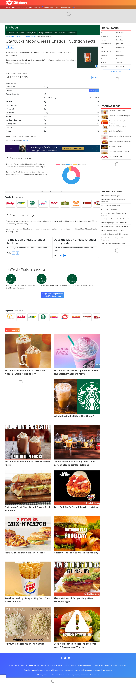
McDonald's (120, 47)
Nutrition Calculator (24, 7)
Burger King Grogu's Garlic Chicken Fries (114, 223)
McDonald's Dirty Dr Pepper (110, 196)
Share (11, 47)
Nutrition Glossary (55, 665)
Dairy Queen (120, 40)
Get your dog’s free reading (73, 148)
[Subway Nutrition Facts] (21, 204)
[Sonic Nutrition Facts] (43, 204)
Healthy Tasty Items (101, 665)
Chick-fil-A (104, 36)
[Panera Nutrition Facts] (65, 204)
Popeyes (104, 55)
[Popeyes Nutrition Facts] (76, 317)
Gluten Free (48, 7)
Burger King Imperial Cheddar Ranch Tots (114, 226)
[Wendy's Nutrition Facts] (10, 204)
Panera (118, 51)
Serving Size (10, 87)
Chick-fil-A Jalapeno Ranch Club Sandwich (114, 234)
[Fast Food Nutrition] (16, 2)
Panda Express (106, 51)
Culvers (103, 40)
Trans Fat (10, 109)
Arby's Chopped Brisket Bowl (110, 205)
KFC (102, 47)
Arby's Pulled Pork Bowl (109, 209)
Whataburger (120, 66)
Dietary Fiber (11, 124)
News (57, 7)
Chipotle (119, 36)
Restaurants (10, 7)
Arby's (103, 32)
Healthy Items (31, 33)
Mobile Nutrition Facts (119, 665)
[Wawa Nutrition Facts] (98, 317)
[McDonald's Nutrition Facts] (10, 317)
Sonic (103, 59)
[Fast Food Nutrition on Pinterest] (65, 658)
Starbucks (25, 140)
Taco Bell (119, 63)
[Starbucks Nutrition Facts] (32, 204)
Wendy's (104, 66)
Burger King (120, 32)
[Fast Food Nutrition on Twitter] (69, 658)
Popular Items (59, 33)
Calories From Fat (12, 94)
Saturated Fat (12, 105)
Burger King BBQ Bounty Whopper (112, 230)
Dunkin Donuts (106, 44)
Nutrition (10, 33)
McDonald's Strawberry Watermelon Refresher (113, 201)
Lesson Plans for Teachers (74, 665)
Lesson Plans (66, 7)
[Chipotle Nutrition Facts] (87, 204)
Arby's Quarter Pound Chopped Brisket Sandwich (113, 214)
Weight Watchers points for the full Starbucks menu (52, 295)
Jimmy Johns (120, 44)
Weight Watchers (45, 33)
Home (11, 665)
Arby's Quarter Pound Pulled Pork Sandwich (115, 219)
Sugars (9, 127)
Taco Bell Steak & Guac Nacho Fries (113, 244)
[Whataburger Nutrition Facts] (76, 204)
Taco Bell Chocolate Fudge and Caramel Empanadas (114, 239)
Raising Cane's (121, 55)
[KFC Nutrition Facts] (54, 204)
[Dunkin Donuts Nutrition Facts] (54, 317)
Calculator (20, 33)
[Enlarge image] (96, 66)
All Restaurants (116, 71)
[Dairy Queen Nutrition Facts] (65, 317)
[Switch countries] (74, 7)
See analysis (94, 90)
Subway (103, 63)
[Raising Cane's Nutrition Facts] (98, 204)
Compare (95, 77)
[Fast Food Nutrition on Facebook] (61, 658)
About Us (88, 665)
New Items (38, 7)
